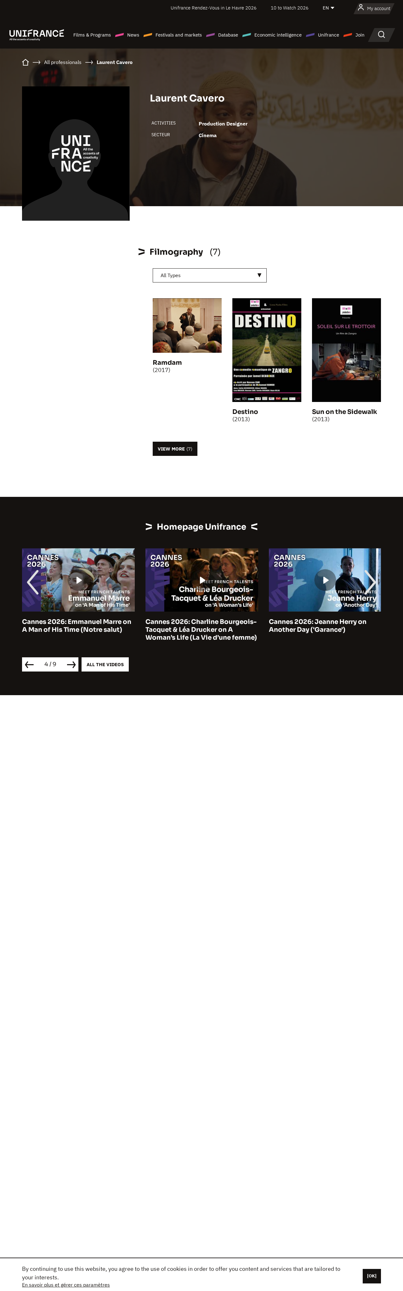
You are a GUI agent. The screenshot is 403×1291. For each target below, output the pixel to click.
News (133, 35)
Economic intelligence (278, 35)
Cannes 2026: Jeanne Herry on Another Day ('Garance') (317, 626)
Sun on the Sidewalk (344, 412)
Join (360, 35)
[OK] (372, 1276)
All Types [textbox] (171, 275)
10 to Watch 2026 (290, 8)
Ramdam (167, 363)
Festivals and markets (179, 35)
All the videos (105, 664)
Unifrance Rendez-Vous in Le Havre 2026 (214, 8)
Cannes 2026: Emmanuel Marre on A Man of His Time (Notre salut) (76, 626)
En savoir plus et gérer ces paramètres (66, 1285)
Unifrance (328, 35)
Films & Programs (92, 35)
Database (228, 35)
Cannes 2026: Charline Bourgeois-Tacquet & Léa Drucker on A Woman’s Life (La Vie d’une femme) (201, 630)
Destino (245, 412)
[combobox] (210, 275)
